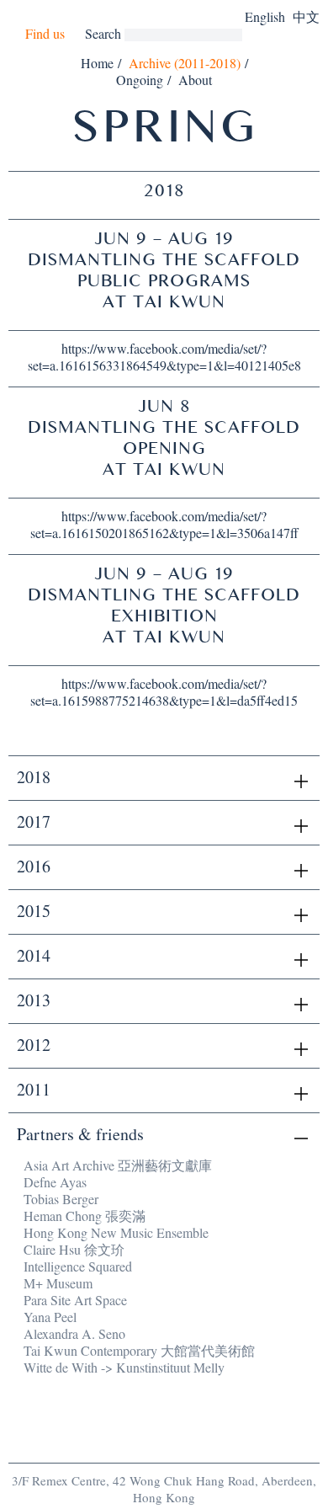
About (195, 79)
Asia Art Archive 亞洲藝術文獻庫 (118, 1165)
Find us (45, 33)
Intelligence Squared (78, 1266)
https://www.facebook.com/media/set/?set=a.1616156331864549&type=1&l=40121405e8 (164, 356)
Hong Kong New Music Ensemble (116, 1232)
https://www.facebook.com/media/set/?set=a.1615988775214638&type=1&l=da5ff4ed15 (164, 692)
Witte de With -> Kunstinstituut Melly (124, 1367)
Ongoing (139, 79)
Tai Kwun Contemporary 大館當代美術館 (139, 1350)
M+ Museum (58, 1283)
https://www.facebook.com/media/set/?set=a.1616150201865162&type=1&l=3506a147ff (164, 524)
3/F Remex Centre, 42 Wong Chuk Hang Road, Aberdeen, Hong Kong (164, 1489)
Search (103, 33)
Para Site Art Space (75, 1300)
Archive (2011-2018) (185, 63)
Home (97, 63)
